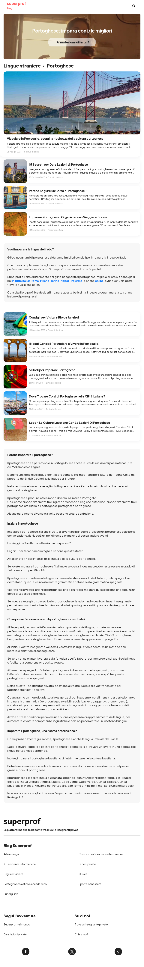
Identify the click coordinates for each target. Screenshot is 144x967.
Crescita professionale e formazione (101, 854)
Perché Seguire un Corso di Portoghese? (57, 191)
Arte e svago (11, 854)
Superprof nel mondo (17, 924)
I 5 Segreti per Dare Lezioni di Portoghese (58, 164)
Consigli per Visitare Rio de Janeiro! (54, 317)
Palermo (76, 280)
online (99, 280)
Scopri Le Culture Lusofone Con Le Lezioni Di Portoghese (69, 423)
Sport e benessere (90, 884)
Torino (55, 280)
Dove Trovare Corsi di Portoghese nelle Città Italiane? (67, 396)
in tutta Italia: (21, 280)
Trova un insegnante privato (91, 924)
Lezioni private (87, 864)
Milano (44, 280)
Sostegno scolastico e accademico (25, 884)
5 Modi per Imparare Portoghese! (52, 370)
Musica (83, 874)
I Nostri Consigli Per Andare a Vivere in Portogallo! (64, 344)
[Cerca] (134, 6)
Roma (35, 280)
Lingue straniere (22, 66)
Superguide (11, 894)
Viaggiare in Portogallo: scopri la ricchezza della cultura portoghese (55, 138)
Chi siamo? (81, 934)
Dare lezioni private (15, 934)
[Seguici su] (25, 951)
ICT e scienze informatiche (20, 864)
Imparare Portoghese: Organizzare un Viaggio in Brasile (68, 217)
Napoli (65, 280)
